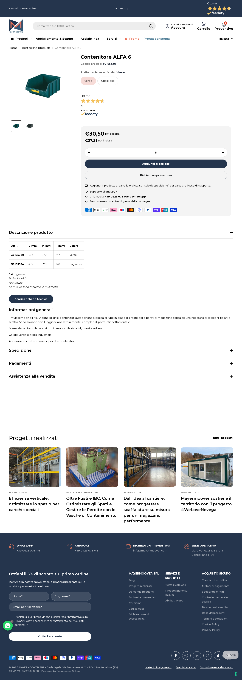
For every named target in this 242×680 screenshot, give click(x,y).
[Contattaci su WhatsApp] (8, 626)
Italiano (224, 38)
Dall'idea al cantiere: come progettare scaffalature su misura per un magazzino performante (147, 509)
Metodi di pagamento (158, 667)
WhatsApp (122, 8)
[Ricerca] (151, 26)
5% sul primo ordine (22, 8)
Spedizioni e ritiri (186, 667)
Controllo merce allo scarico (216, 667)
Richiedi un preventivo (156, 175)
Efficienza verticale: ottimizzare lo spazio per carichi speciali (34, 504)
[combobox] (94, 26)
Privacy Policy (23, 621)
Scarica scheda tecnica (31, 299)
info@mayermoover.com (150, 550)
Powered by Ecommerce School (60, 671)
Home (13, 47)
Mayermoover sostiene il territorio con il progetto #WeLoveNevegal (206, 504)
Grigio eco (108, 80)
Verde (88, 80)
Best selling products (36, 47)
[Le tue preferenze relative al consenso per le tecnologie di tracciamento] (235, 673)
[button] (121, 232)
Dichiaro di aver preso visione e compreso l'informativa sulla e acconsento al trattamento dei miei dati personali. (51, 620)
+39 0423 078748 (28, 550)
